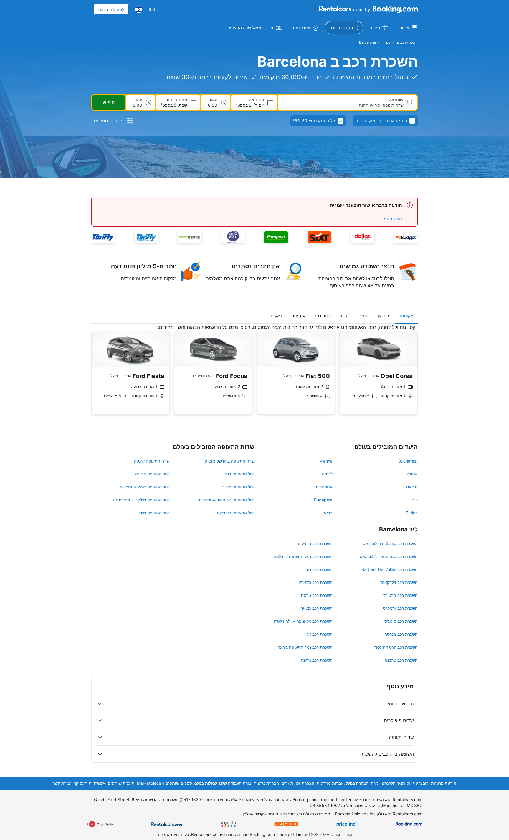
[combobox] (343, 105)
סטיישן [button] (362, 315)
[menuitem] (408, 27)
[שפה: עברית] (138, 9)
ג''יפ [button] (343, 315)
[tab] (406, 315)
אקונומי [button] (406, 315)
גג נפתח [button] (298, 315)
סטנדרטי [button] (322, 315)
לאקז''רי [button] (275, 315)
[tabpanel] (254, 374)
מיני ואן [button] (384, 315)
